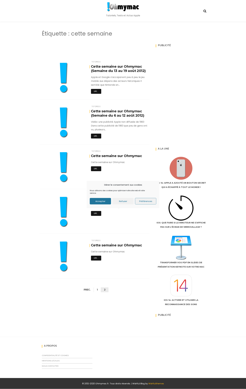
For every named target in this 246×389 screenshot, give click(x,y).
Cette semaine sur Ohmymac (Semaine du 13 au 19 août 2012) (118, 68)
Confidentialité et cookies (55, 355)
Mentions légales (51, 361)
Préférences (145, 201)
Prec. (87, 289)
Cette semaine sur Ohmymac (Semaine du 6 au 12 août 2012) (117, 113)
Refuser (123, 201)
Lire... (96, 91)
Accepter (100, 201)
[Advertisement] (89, 51)
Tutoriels (96, 62)
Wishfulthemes (156, 383)
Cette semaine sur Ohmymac (116, 156)
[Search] (204, 11)
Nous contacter (50, 366)
